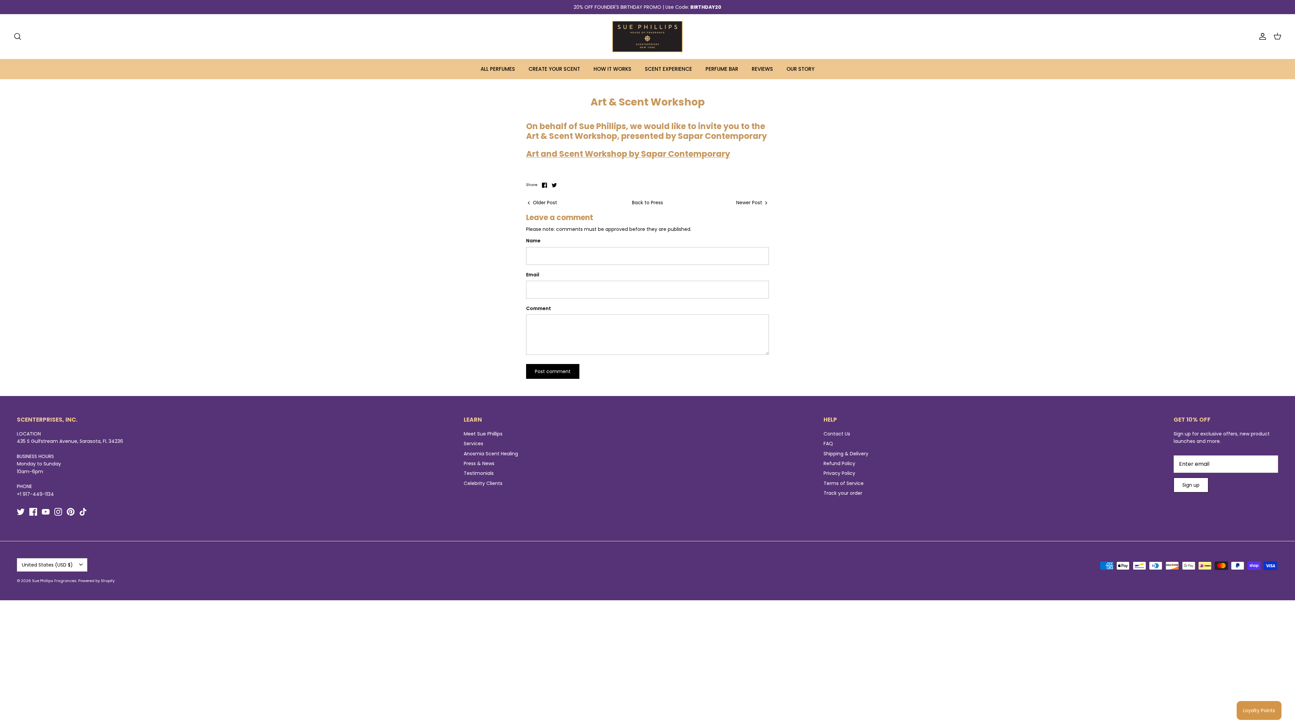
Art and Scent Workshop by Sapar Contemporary (628, 153)
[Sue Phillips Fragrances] (647, 36)
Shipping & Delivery (846, 453)
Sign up (1191, 485)
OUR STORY (800, 68)
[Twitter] (21, 512)
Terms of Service (844, 483)
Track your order (843, 493)
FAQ (828, 443)
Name (533, 241)
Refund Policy (839, 463)
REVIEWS (762, 68)
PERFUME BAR (722, 68)
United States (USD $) (47, 565)
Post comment (553, 371)
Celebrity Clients (483, 483)
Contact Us (837, 433)
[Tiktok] (83, 512)
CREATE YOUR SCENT (554, 68)
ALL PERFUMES (498, 68)
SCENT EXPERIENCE (668, 68)
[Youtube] (46, 512)
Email (532, 275)
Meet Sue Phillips (483, 433)
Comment (538, 308)
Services (473, 443)
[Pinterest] (71, 512)
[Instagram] (58, 512)
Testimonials (479, 473)
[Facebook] (33, 512)
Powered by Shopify (96, 580)
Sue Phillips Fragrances (54, 580)
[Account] (1261, 36)
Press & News (479, 463)
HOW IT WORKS (612, 68)
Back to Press (647, 202)
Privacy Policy (839, 473)
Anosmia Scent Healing (491, 453)
